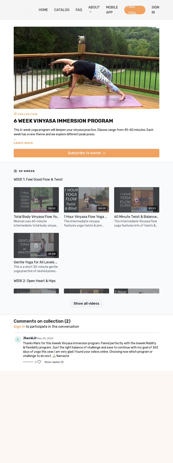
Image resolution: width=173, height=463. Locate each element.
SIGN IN (155, 9)
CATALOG (61, 10)
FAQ (79, 10)
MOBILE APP (112, 9)
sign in (19, 327)
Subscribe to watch (84, 153)
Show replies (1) (54, 362)
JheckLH (29, 338)
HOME (43, 10)
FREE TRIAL (132, 10)
